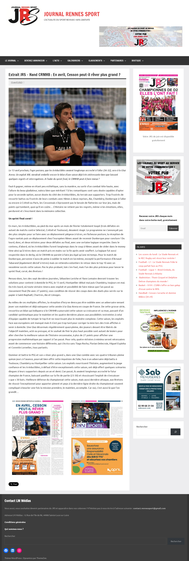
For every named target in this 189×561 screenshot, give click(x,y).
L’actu (56, 60)
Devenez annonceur (34, 60)
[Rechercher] (175, 431)
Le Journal (10, 60)
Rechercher (142, 426)
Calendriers (74, 60)
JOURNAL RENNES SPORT (72, 14)
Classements (95, 60)
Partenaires (117, 60)
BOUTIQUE (136, 60)
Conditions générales (15, 522)
